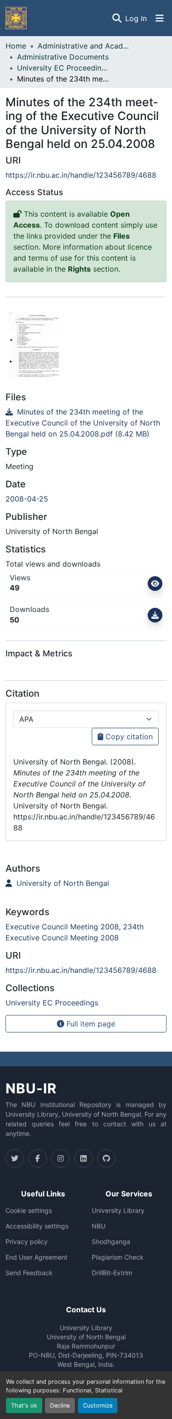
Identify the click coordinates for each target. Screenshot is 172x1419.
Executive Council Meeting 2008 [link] (62, 926)
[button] (16, 18)
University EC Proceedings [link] (63, 67)
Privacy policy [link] (27, 1242)
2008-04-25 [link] (27, 498)
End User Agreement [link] (36, 1257)
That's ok (24, 1405)
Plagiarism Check (118, 1257)
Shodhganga (111, 1242)
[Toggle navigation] (159, 18)
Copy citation (128, 736)
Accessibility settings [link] (37, 1226)
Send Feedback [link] (29, 1273)
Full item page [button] (89, 1023)
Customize (97, 1405)
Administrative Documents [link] (63, 56)
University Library (118, 1210)
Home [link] (16, 45)
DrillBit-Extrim (112, 1273)
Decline (60, 1405)
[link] (86, 422)
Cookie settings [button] (29, 1210)
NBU (98, 1226)
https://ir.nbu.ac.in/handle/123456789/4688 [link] (81, 175)
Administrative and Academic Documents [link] (83, 45)
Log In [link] (136, 18)
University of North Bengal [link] (61, 883)
